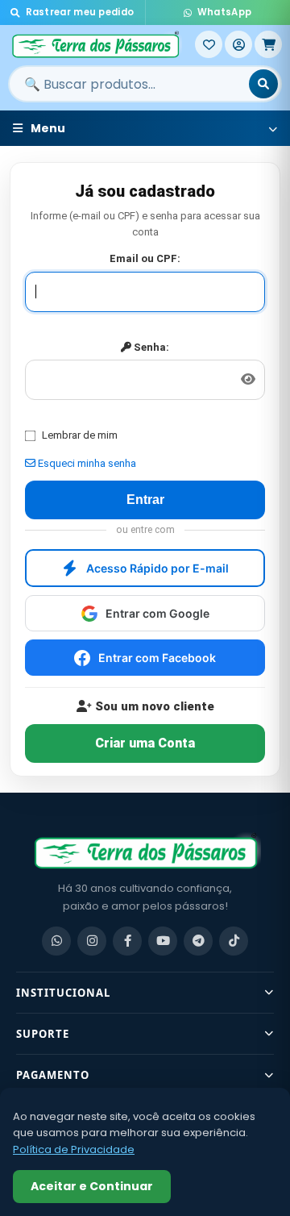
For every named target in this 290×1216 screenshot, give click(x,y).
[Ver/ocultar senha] (248, 379)
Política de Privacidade (74, 1149)
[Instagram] (91, 941)
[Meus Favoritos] (208, 44)
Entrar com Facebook (157, 657)
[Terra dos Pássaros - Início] (101, 44)
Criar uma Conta (145, 743)
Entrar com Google (157, 613)
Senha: (150, 347)
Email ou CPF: (145, 258)
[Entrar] (238, 44)
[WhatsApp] (56, 941)
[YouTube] (162, 941)
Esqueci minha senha (85, 463)
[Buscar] (263, 83)
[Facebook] (127, 941)
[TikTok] (233, 941)
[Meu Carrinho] (268, 44)
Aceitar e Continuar (92, 1186)
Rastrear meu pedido (80, 12)
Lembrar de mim (80, 435)
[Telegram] (198, 941)
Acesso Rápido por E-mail (157, 568)
